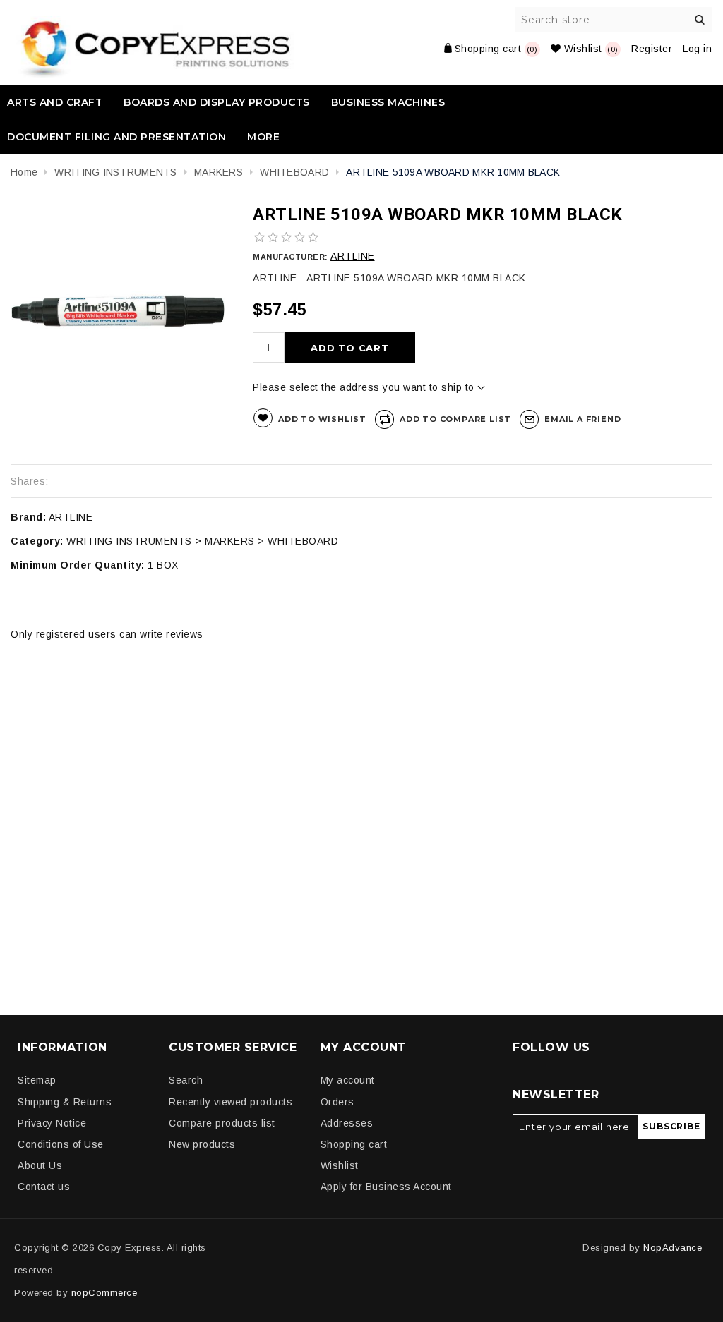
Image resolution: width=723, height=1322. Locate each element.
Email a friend (582, 419)
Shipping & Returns (65, 1102)
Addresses (347, 1123)
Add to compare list (455, 419)
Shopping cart (354, 1144)
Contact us (44, 1186)
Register (651, 48)
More (263, 137)
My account (348, 1080)
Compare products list (222, 1123)
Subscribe (671, 1126)
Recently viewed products (230, 1102)
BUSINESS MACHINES (388, 102)
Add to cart (350, 347)
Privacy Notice (52, 1123)
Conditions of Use (61, 1144)
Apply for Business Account (386, 1186)
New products (202, 1144)
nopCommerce (104, 1292)
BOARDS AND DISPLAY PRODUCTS (217, 102)
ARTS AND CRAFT (54, 102)
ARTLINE (352, 256)
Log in (697, 48)
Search (699, 19)
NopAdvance (672, 1247)
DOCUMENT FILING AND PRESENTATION (116, 137)
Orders (337, 1102)
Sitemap (37, 1080)
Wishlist (340, 1165)
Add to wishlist (322, 419)
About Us (40, 1165)
